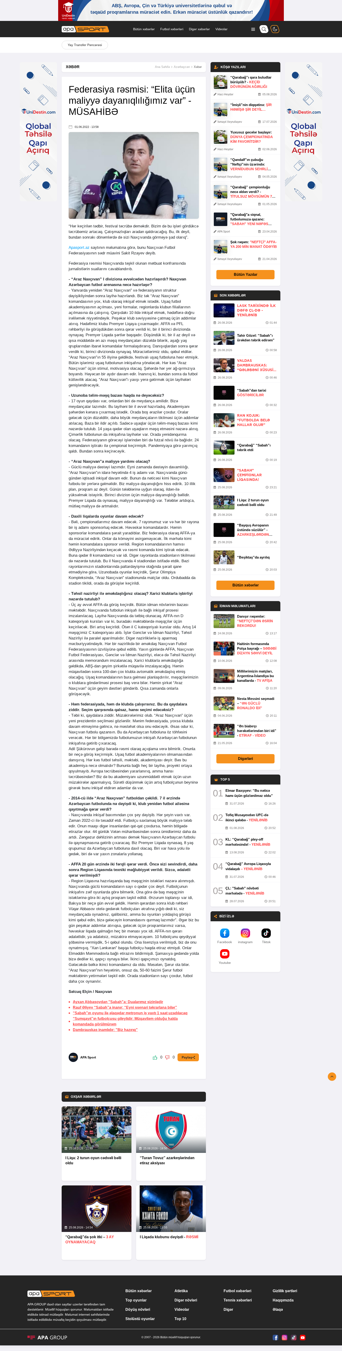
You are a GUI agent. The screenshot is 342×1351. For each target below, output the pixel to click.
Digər (228, 1309)
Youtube (225, 963)
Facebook (224, 942)
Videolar (221, 29)
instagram (245, 942)
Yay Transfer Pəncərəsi (85, 45)
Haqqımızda (283, 1300)
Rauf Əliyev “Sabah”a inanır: (125, 1007)
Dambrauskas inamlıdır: (105, 1030)
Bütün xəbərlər (144, 29)
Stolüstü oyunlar (140, 1319)
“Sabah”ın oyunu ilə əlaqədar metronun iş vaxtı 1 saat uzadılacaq (130, 1013)
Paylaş (187, 1057)
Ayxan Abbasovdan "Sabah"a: (118, 1002)
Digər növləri (185, 1300)
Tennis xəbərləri (238, 1300)
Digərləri (245, 759)
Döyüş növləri (137, 1309)
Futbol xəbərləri (171, 29)
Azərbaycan (182, 67)
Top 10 (180, 1319)
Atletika (181, 1291)
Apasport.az (79, 247)
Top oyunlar (136, 1300)
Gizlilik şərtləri (285, 1291)
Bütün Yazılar (245, 274)
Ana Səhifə (162, 67)
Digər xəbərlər (199, 29)
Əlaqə (278, 1309)
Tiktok (266, 942)
